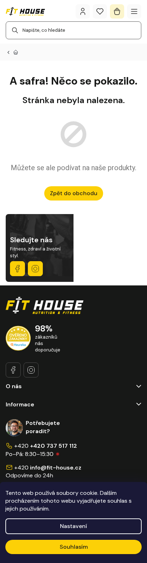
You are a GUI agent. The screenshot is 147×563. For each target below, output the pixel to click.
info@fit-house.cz (55, 467)
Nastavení (73, 526)
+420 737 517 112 (53, 446)
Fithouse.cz (35, 268)
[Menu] (134, 11)
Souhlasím (74, 547)
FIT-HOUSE (17, 268)
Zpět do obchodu (73, 193)
